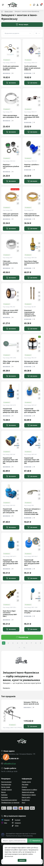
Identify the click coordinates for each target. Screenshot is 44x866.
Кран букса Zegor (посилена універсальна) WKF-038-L (10, 613)
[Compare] (17, 55)
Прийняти (22, 860)
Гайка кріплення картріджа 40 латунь (31, 214)
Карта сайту (26, 797)
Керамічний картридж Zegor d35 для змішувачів (31, 410)
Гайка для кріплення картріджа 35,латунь (10, 214)
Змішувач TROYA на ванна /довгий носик (31, 703)
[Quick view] (17, 48)
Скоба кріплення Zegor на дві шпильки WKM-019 (32, 68)
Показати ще (23, 637)
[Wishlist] (17, 51)
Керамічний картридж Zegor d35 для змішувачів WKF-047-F (10, 562)
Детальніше (9, 856)
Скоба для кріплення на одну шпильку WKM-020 (11, 68)
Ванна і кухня (9, 11)
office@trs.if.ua (10, 763)
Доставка (25, 784)
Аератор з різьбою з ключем (31, 165)
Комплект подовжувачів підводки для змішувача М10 (30, 313)
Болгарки (4, 797)
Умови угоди (26, 782)
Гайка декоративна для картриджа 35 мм (11, 116)
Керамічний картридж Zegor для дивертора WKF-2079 (10, 410)
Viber (5, 823)
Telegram (7, 820)
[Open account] (37, 5)
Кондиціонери (6, 782)
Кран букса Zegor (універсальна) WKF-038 (31, 263)
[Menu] (3, 5)
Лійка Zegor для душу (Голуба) (32, 612)
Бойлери (4, 795)
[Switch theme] (30, 5)
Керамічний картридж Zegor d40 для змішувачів (10, 510)
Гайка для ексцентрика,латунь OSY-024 (10, 263)
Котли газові (5, 787)
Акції (23, 802)
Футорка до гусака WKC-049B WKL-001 (31, 362)
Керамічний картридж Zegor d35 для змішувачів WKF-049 (32, 460)
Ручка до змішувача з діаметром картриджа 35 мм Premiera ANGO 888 (32, 511)
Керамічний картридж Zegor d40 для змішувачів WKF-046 (10, 460)
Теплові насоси (6, 790)
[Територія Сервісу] (13, 4)
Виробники (26, 800)
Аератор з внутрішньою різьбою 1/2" (11, 166)
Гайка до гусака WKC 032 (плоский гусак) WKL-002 (10, 312)
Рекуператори (6, 784)
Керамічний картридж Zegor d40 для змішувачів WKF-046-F (32, 562)
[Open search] (34, 5)
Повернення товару (29, 795)
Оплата (24, 787)
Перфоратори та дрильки (10, 802)
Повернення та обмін (29, 790)
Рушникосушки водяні (9, 800)
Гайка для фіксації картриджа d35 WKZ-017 (31, 117)
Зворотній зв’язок (28, 792)
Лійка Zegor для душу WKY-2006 (11, 362)
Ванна (3, 792)
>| (24, 647)
